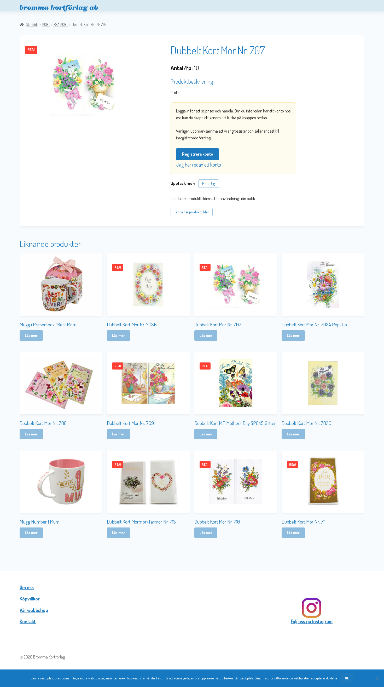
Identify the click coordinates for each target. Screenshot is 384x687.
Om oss (27, 587)
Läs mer (31, 335)
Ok (347, 678)
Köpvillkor (30, 598)
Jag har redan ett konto (198, 164)
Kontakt (28, 621)
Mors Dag (208, 183)
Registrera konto (197, 154)
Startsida (32, 24)
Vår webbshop (34, 610)
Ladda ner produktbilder (191, 212)
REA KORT (61, 24)
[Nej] (377, 678)
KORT (46, 24)
